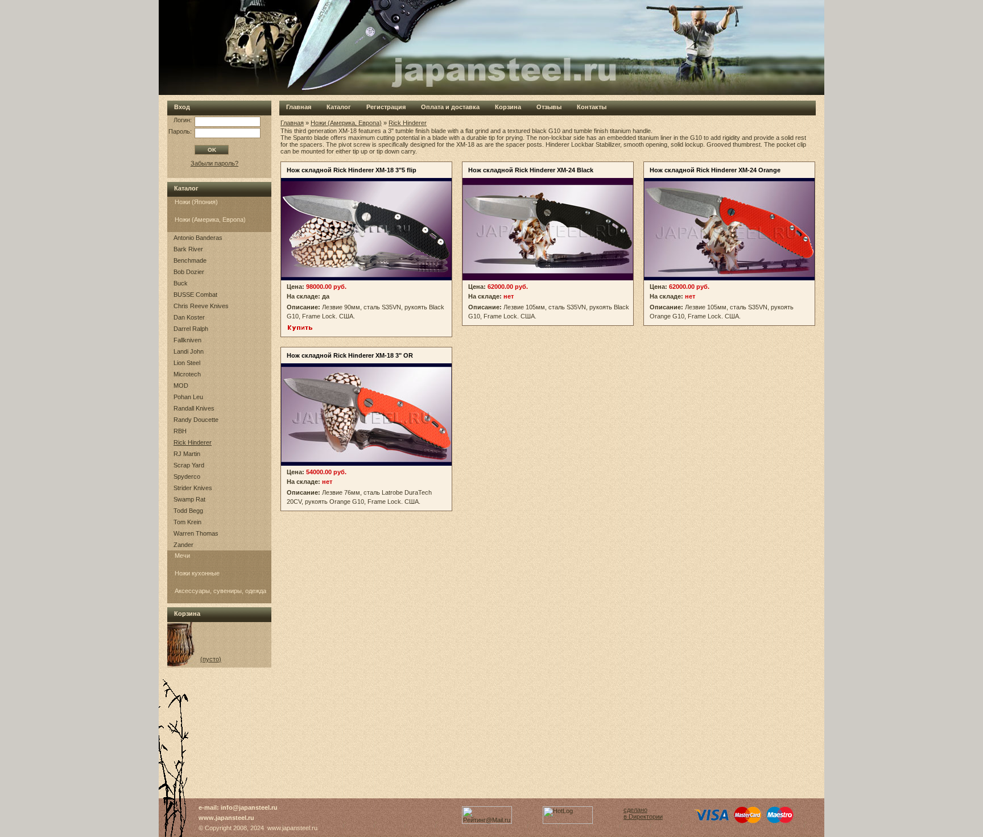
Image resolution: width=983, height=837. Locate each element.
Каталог (339, 106)
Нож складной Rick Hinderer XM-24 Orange (715, 170)
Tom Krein (187, 522)
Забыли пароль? (214, 163)
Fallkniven (187, 340)
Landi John (189, 351)
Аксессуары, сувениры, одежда (220, 590)
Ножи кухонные (197, 573)
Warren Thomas (196, 533)
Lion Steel (187, 362)
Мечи (182, 555)
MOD (181, 385)
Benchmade (190, 260)
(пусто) (210, 659)
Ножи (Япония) (196, 201)
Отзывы (548, 106)
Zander (183, 544)
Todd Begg (188, 510)
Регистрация (386, 106)
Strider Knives (193, 487)
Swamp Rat (189, 499)
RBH (180, 431)
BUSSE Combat (195, 294)
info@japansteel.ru (249, 807)
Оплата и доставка (450, 106)
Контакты (591, 106)
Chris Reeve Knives (201, 306)
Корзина (508, 106)
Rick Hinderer (193, 442)
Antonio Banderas (198, 237)
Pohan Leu (188, 396)
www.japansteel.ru (226, 817)
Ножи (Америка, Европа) (210, 219)
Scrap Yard (189, 465)
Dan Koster (189, 317)
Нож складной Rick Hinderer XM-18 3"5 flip (351, 170)
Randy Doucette (196, 419)
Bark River (188, 249)
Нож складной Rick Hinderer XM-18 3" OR (350, 355)
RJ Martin (187, 453)
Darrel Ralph (191, 328)
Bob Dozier (189, 271)
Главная (298, 106)
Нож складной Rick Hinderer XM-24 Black (530, 170)
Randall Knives (194, 408)
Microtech (187, 374)
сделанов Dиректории (643, 813)
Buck (181, 283)
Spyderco (187, 476)
